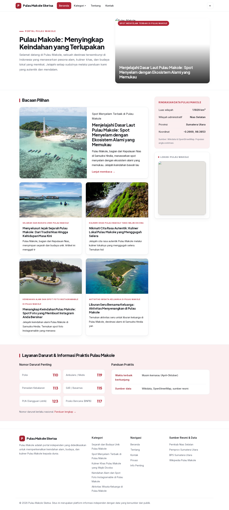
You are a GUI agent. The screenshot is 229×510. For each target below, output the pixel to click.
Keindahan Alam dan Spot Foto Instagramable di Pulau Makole (107, 477)
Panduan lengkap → (65, 411)
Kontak (109, 5)
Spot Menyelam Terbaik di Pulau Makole (106, 456)
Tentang (96, 5)
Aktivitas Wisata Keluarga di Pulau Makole (107, 488)
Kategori (80, 5)
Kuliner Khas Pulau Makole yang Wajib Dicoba (106, 465)
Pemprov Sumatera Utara (183, 449)
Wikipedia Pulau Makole (182, 460)
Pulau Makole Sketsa (35, 5)
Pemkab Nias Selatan (181, 444)
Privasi (134, 460)
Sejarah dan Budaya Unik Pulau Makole (106, 446)
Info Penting (137, 465)
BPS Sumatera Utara (180, 455)
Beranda (64, 5)
